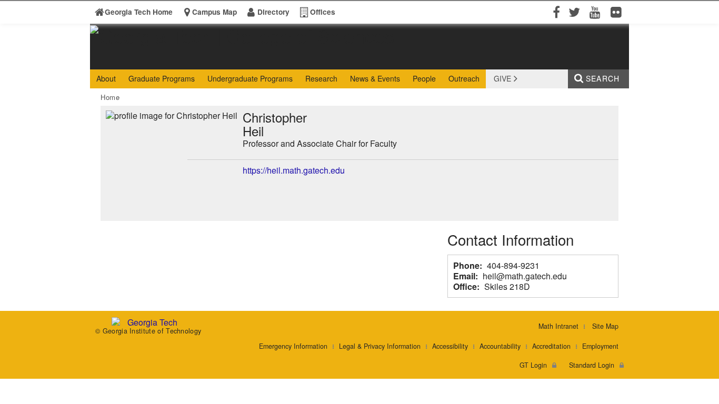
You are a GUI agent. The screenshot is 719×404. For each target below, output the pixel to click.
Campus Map (214, 12)
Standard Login (591, 365)
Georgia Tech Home (139, 12)
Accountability (500, 346)
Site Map (605, 326)
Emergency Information (293, 346)
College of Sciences (254, 60)
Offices (322, 12)
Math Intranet (558, 326)
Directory (273, 12)
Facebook (555, 11)
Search (603, 78)
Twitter (576, 11)
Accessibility (450, 346)
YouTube (597, 11)
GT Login (533, 365)
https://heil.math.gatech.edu (294, 170)
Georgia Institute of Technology (130, 60)
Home (110, 97)
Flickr (618, 11)
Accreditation (551, 346)
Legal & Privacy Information (380, 346)
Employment (600, 346)
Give (502, 78)
